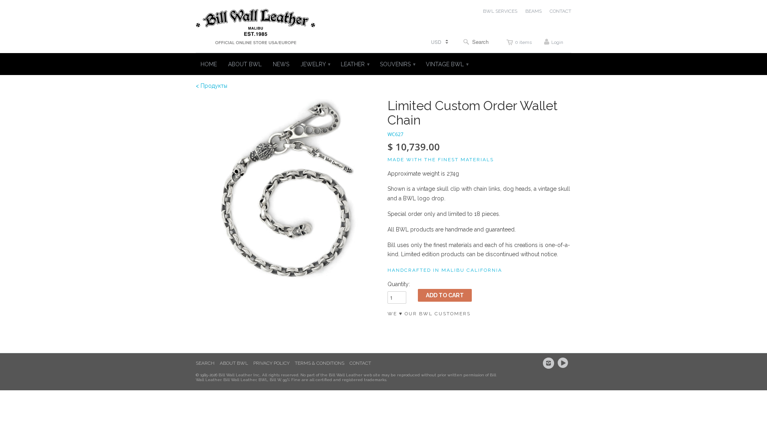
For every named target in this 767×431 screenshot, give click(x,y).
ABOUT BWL (245, 64)
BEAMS (533, 11)
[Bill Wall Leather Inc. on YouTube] (564, 363)
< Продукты (211, 86)
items (523, 42)
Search (205, 363)
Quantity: (398, 284)
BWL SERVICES (500, 11)
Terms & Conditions (319, 363)
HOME (209, 64)
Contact (360, 363)
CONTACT (560, 11)
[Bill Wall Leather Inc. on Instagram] (549, 363)
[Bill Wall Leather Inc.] (256, 28)
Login (557, 42)
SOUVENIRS (397, 64)
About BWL (234, 363)
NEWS (281, 64)
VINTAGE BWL (447, 64)
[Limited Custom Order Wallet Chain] (288, 190)
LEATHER (355, 64)
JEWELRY (315, 64)
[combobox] (478, 41)
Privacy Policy (271, 363)
